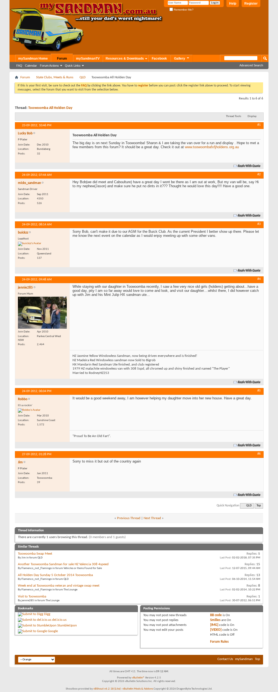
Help (232, 3)
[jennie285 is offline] (42, 313)
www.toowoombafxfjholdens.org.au (212, 147)
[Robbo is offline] (29, 410)
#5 (259, 390)
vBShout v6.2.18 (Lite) (107, 688)
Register (251, 3)
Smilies (215, 620)
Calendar (31, 65)
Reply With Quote (249, 165)
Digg (47, 614)
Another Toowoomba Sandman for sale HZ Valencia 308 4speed (63, 564)
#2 (259, 174)
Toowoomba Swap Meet (35, 553)
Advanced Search (251, 65)
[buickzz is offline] (29, 244)
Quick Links (73, 65)
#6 (259, 453)
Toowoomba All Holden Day (50, 108)
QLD (83, 77)
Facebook (159, 58)
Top (259, 505)
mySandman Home (33, 58)
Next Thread (152, 518)
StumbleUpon (67, 625)
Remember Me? (183, 9)
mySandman (244, 659)
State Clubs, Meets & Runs (54, 77)
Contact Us (225, 659)
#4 (259, 279)
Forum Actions (49, 65)
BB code (216, 615)
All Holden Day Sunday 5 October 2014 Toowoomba (55, 575)
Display (252, 116)
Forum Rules (219, 642)
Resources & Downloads (125, 58)
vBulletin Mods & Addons (137, 688)
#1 (259, 125)
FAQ (19, 65)
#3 (259, 224)
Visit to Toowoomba (32, 596)
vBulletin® (138, 677)
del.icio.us (59, 620)
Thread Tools (233, 116)
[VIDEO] (216, 630)
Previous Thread (128, 518)
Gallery (179, 58)
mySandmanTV (88, 58)
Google (53, 631)
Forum (62, 58)
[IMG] (214, 625)
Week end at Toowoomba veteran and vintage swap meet (58, 585)
